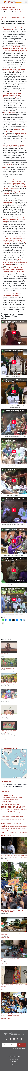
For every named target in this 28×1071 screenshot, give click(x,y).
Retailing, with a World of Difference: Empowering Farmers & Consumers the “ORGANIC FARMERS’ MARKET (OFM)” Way (15, 48)
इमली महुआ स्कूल (9, 164)
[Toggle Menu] (26, 2)
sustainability (6, 823)
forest (2, 816)
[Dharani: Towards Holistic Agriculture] (9, 709)
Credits (14, 1066)
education (8, 809)
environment (21, 809)
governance (6, 816)
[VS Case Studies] (9, 647)
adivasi (3, 797)
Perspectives (3, 914)
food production (7, 814)
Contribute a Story (14, 1054)
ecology (3, 809)
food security (14, 814)
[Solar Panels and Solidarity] (9, 662)
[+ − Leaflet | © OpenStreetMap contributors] (14, 763)
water (23, 828)
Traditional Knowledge (5, 828)
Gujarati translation (16, 181)
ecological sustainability (13, 806)
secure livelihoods (12, 821)
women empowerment (10, 832)
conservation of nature (15, 804)
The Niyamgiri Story (9, 112)
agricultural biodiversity (11, 797)
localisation (3, 819)
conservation (5, 804)
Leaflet (14, 777)
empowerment (14, 809)
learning (11, 816)
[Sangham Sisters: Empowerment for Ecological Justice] (9, 725)
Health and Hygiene (5, 860)
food (2, 814)
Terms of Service (14, 1059)
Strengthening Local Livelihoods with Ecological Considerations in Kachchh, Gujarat (14, 219)
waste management (17, 828)
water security (4, 830)
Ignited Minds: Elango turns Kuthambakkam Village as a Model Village (15, 262)
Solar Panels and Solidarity (7, 668)
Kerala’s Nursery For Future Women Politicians (7, 699)
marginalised (9, 819)
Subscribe (21, 1045)
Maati (5, 167)
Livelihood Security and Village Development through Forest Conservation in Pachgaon (12, 95)
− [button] (2, 753)
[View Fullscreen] (25, 751)
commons (17, 799)
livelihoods (18, 816)
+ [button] (2, 751)
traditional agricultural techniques (18, 826)
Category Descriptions (14, 1056)
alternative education (5, 799)
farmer (3, 812)
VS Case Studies (4, 653)
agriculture (21, 797)
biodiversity (11, 799)
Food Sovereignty (22, 814)
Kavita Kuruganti (9, 52)
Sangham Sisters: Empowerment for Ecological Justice (9, 731)
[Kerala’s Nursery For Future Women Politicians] (9, 693)
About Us (14, 1061)
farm (25, 809)
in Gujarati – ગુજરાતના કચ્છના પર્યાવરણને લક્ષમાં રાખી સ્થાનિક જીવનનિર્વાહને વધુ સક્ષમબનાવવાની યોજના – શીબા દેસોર (15, 238)
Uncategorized (4, 963)
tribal (11, 828)
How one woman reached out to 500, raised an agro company (8, 683)
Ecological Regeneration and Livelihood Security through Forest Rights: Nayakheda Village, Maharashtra (14, 293)
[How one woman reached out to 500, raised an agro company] (9, 677)
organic (21, 819)
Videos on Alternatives (5, 937)
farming (10, 811)
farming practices (20, 812)
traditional (5, 826)
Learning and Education (6, 1018)
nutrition (15, 819)
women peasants (23, 832)
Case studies (18, 12)
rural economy (4, 821)
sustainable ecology (17, 823)
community (6, 801)
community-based (16, 802)
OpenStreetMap (19, 777)
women (10, 830)
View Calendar (5, 791)
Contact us (14, 1064)
